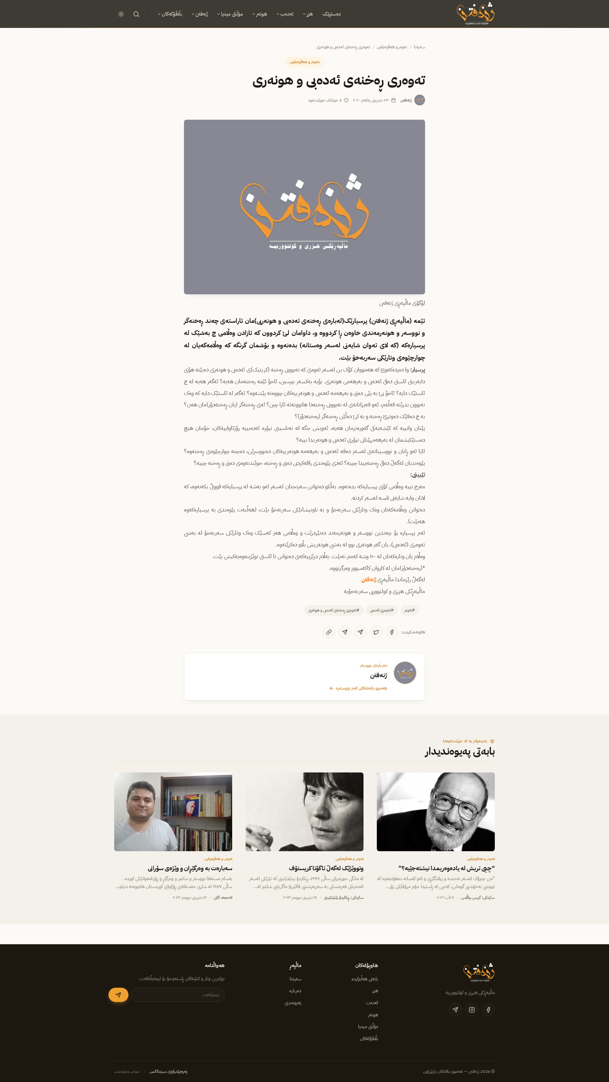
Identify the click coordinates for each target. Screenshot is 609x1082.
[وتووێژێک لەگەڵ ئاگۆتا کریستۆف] (304, 811)
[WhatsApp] (344, 632)
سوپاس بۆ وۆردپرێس (127, 1071)
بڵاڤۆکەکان (172, 14)
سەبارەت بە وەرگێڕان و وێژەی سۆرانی (190, 868)
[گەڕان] (136, 14)
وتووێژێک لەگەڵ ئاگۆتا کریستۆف (326, 868)
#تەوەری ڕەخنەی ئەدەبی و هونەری (333, 610)
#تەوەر (409, 610)
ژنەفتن (201, 14)
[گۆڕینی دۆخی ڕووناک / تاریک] (121, 14)
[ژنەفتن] (475, 14)
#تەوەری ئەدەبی (382, 610)
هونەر (261, 14)
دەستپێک (332, 14)
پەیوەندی (293, 1002)
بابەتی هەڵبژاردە (364, 978)
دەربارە (295, 990)
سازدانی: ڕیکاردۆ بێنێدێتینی (343, 897)
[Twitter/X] (376, 632)
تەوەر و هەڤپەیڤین (392, 46)
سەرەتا (419, 46)
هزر (310, 14)
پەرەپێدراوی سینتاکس (168, 1071)
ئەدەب (286, 14)
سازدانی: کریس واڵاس (478, 897)
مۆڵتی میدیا (232, 14)
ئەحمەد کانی (223, 897)
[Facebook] (391, 632)
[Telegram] (360, 632)
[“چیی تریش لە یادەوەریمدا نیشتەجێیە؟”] (436, 811)
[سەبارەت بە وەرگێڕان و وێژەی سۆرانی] (173, 811)
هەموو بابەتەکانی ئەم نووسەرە (361, 688)
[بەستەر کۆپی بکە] (329, 632)
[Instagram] (471, 1009)
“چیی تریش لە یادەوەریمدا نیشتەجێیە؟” (446, 868)
